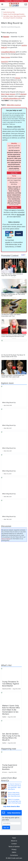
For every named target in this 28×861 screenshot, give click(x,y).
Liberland (23, 94)
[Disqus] (14, 600)
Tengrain (6, 37)
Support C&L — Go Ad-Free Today (14, 1)
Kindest (9, 237)
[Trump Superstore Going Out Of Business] (11, 757)
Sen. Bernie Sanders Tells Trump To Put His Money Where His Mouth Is (11, 737)
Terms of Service (6, 538)
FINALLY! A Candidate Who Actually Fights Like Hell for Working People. (14, 801)
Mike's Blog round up (14, 105)
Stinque (17, 78)
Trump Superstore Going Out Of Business (9, 767)
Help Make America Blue (11, 806)
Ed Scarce (4, 772)
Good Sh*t (4, 61)
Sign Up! (6, 827)
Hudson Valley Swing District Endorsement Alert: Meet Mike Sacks (14, 794)
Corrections (14, 855)
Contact (14, 844)
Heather (4, 717)
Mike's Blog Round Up (12, 23)
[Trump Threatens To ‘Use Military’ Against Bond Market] (11, 674)
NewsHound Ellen (6, 688)
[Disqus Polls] (14, 562)
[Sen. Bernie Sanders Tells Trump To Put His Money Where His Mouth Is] (11, 726)
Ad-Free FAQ (21, 214)
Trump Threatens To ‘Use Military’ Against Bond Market (10, 683)
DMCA (14, 852)
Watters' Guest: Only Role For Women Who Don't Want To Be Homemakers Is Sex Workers (11, 709)
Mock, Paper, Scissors (8, 94)
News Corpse (5, 57)
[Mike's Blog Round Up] (14, 393)
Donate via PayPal (19, 233)
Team (14, 838)
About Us (14, 841)
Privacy (14, 849)
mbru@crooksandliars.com (12, 98)
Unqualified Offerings (8, 52)
